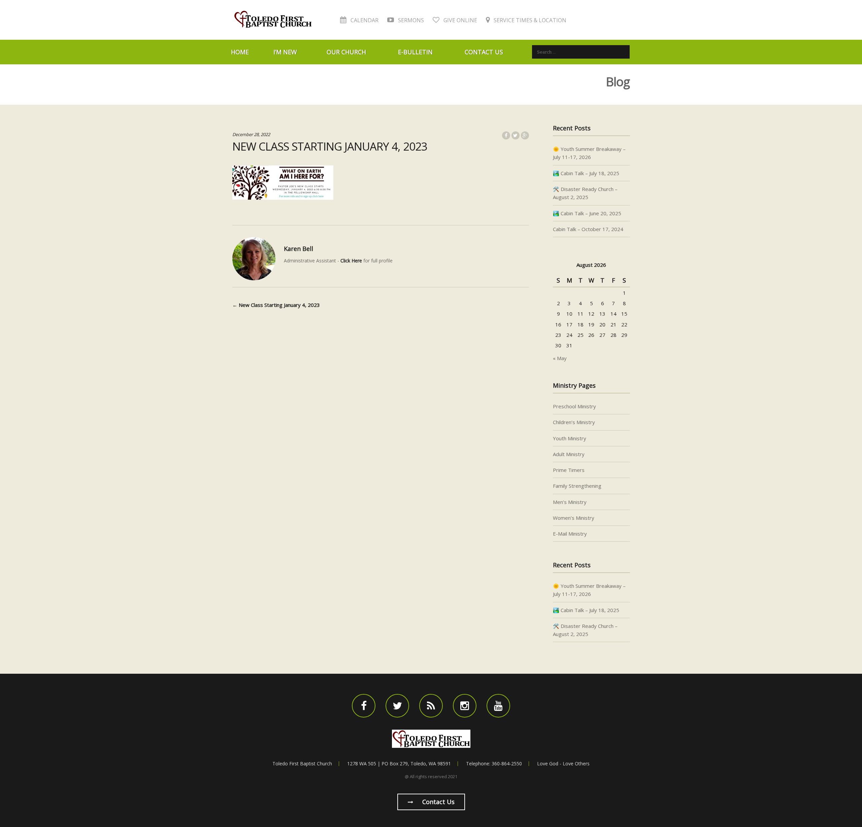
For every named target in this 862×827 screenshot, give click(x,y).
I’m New (285, 52)
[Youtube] (498, 706)
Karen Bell (298, 249)
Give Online (459, 20)
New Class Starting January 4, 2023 (276, 304)
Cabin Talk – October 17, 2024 (588, 229)
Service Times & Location (529, 20)
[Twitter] (397, 706)
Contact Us (484, 52)
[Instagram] (464, 706)
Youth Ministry (569, 438)
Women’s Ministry (573, 517)
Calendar (363, 20)
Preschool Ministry (574, 406)
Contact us (438, 802)
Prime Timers (569, 470)
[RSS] (431, 706)
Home (240, 52)
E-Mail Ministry (570, 533)
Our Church (346, 52)
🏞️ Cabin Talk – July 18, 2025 (586, 173)
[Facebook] (363, 706)
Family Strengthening (577, 485)
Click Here (351, 260)
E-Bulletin (415, 52)
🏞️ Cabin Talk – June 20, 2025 (587, 213)
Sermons (410, 20)
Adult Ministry (569, 454)
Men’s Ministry (570, 502)
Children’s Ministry (574, 422)
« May (560, 358)
